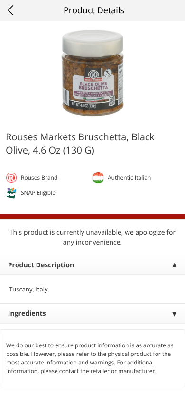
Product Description (41, 265)
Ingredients (27, 313)
